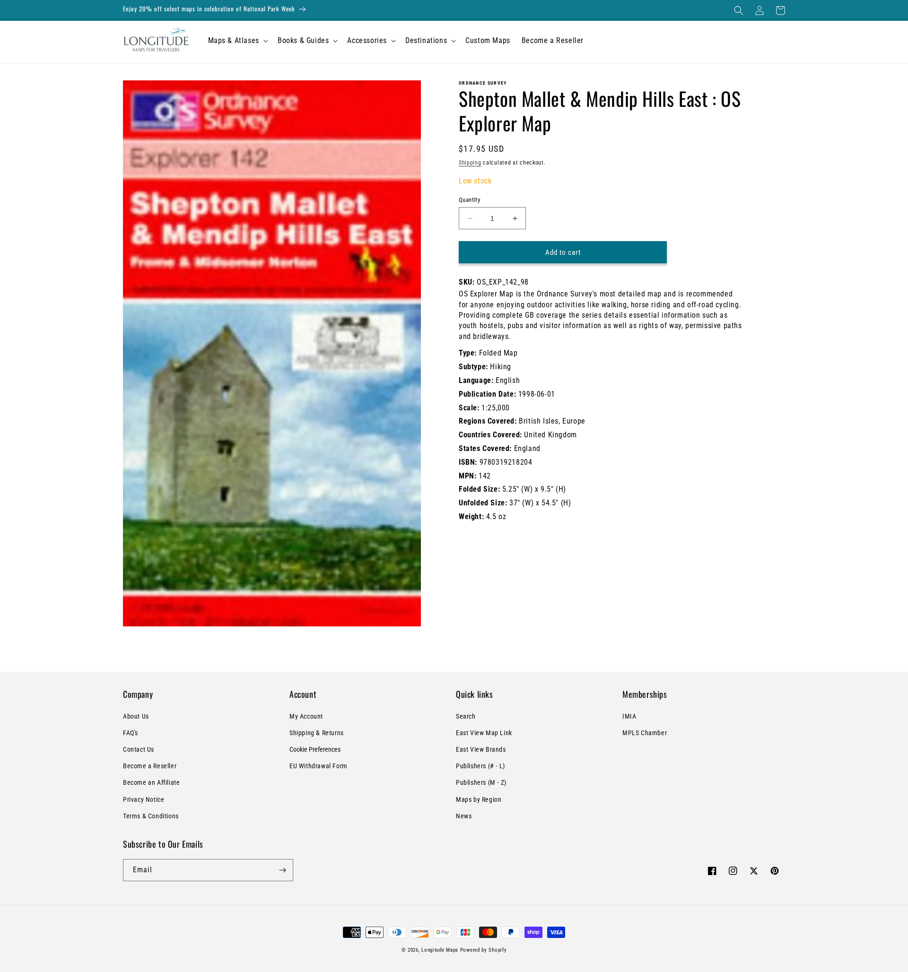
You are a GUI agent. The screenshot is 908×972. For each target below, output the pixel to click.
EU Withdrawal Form (318, 766)
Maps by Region (478, 799)
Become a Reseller (149, 766)
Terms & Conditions (151, 816)
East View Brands (481, 749)
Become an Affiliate (151, 782)
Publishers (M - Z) (481, 782)
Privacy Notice (143, 799)
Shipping (470, 162)
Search (466, 716)
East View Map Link (484, 733)
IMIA (629, 716)
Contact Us (138, 749)
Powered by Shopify (483, 950)
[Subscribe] (282, 870)
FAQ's (130, 733)
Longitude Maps (439, 950)
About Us (136, 716)
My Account (306, 716)
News (463, 816)
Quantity (469, 199)
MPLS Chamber (644, 733)
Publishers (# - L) (480, 766)
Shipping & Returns (316, 733)
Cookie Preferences (314, 749)
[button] (738, 10)
